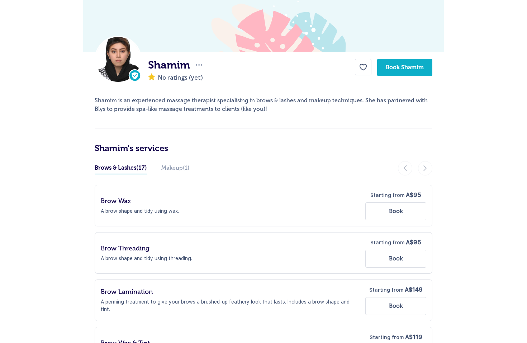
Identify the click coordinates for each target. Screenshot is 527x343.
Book (396, 211)
